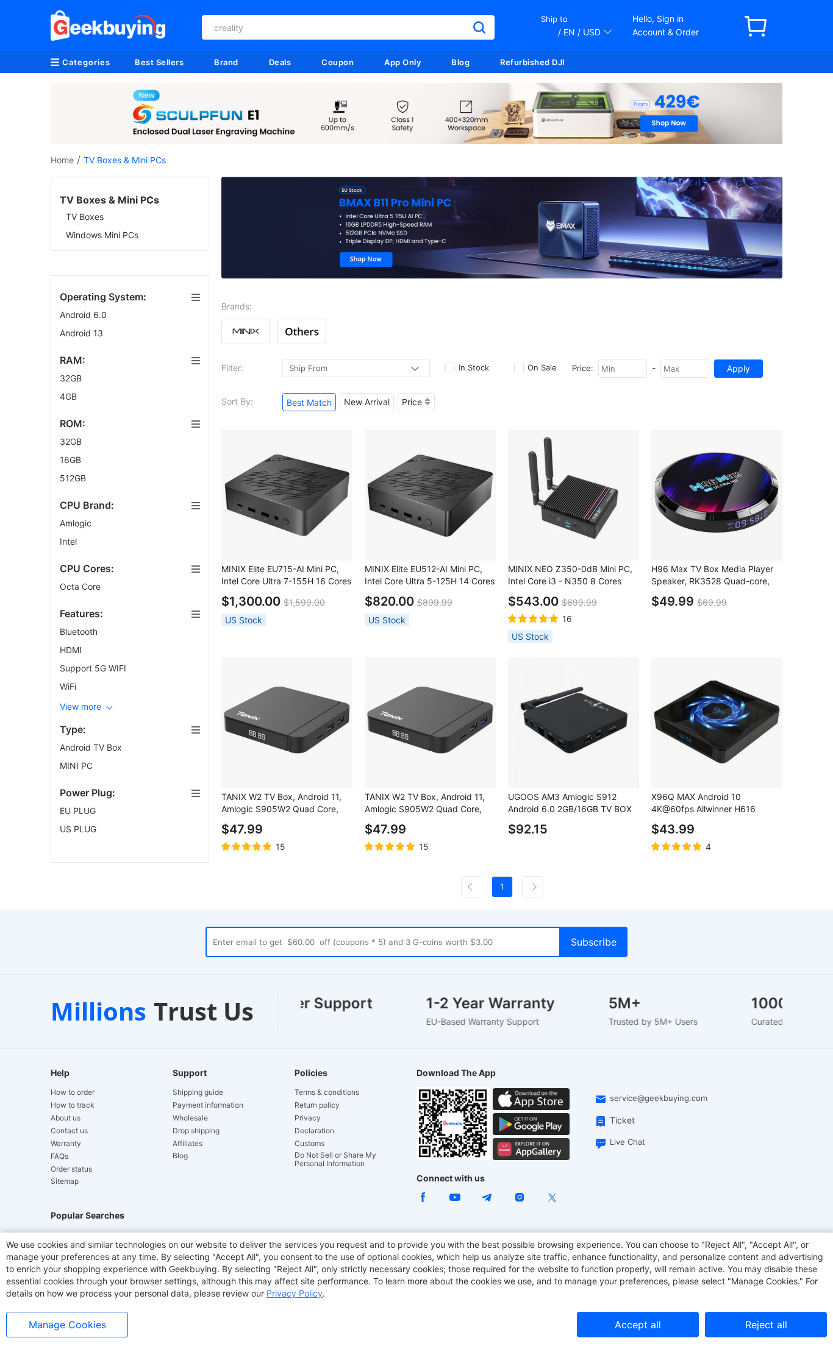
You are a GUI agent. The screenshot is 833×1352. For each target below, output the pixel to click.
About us (65, 1118)
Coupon (337, 62)
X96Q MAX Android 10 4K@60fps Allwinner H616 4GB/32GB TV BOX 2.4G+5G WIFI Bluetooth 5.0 (708, 803)
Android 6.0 (84, 315)
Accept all (638, 1324)
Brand (226, 62)
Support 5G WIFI (94, 668)
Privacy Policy (294, 1293)
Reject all (766, 1324)
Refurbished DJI (532, 62)
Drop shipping (196, 1131)
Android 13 (82, 333)
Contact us (69, 1131)
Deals (280, 62)
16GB (72, 460)
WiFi (69, 686)
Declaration (314, 1131)
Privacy (308, 1118)
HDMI (72, 650)
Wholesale (190, 1118)
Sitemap (65, 1181)
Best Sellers (159, 62)
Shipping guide (198, 1092)
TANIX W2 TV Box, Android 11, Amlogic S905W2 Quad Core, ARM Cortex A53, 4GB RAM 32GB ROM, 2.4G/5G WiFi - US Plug (425, 803)
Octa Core (81, 586)
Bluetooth (80, 631)
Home (62, 160)
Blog (460, 62)
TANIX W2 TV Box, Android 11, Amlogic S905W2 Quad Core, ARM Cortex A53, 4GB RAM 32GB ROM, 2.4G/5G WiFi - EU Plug (281, 803)
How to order (73, 1092)
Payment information (208, 1105)
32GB (72, 378)
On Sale (542, 367)
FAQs (59, 1156)
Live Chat (627, 1142)
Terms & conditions (327, 1092)
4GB (69, 396)
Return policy (317, 1105)
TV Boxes (85, 216)
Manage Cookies (67, 1324)
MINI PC (77, 765)
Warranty (66, 1143)
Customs (309, 1143)
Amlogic (77, 523)
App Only (402, 62)
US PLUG (79, 829)
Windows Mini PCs (102, 235)
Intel (69, 541)
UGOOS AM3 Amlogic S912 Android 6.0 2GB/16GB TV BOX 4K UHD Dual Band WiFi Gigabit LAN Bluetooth (570, 803)
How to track (73, 1105)
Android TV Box (92, 747)
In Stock (474, 367)
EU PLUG (79, 810)
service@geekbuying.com (658, 1098)
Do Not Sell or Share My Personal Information (335, 1159)
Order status (71, 1169)
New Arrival (367, 402)
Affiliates (187, 1143)
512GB (74, 478)
